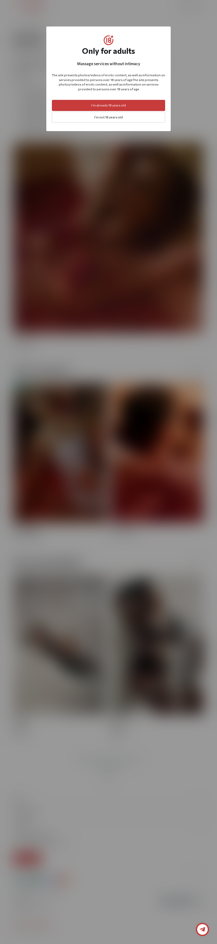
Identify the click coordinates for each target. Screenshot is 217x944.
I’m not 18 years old (108, 117)
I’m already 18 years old (108, 105)
